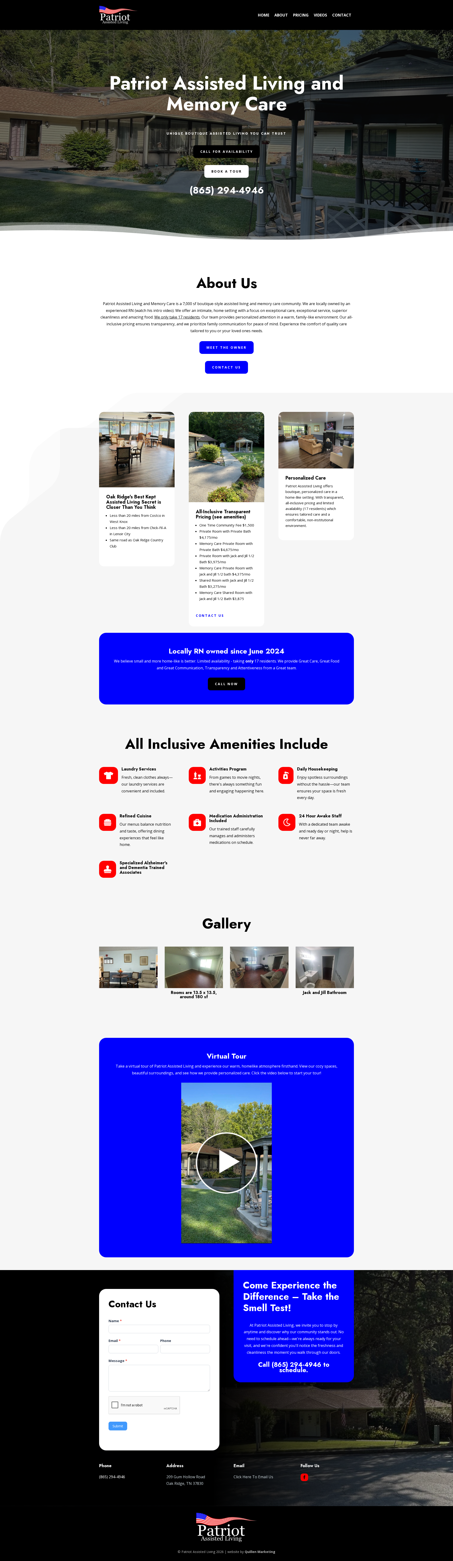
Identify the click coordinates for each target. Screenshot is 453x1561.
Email (115, 1340)
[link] (128, 987)
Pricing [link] (301, 15)
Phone (165, 1340)
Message (118, 1360)
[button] (304, 1477)
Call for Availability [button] (226, 151)
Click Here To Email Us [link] (253, 1476)
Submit (118, 1426)
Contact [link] (341, 15)
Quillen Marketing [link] (260, 1551)
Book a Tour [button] (226, 171)
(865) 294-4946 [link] (226, 190)
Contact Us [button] (226, 367)
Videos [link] (320, 15)
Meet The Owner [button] (226, 347)
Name (115, 1320)
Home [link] (263, 15)
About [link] (281, 15)
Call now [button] (226, 684)
